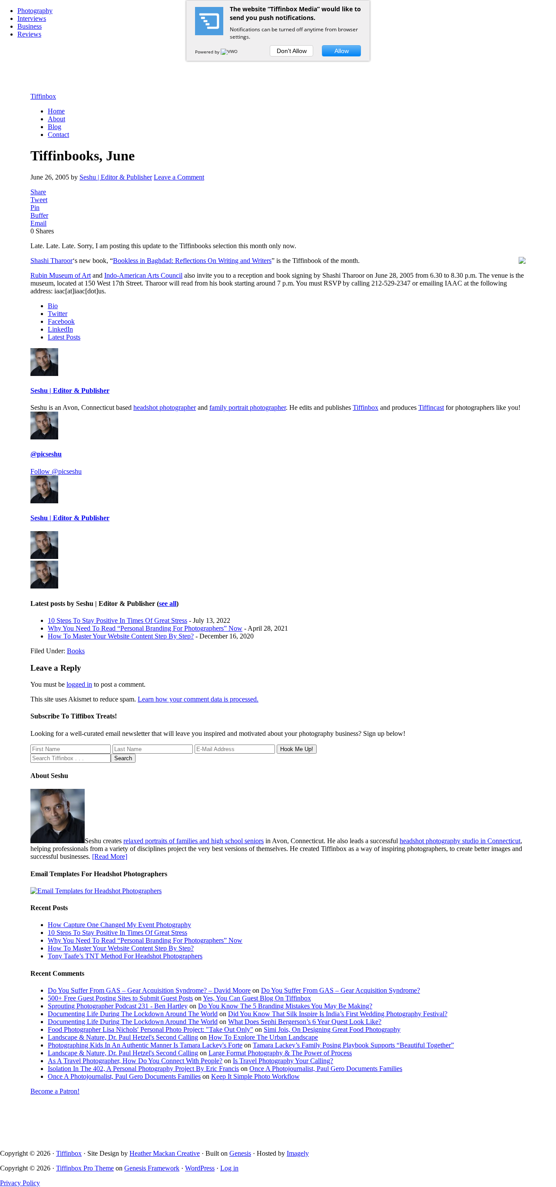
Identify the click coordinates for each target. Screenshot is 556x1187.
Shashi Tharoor (51, 260)
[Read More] (109, 856)
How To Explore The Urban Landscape (263, 1037)
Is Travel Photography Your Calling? (283, 1060)
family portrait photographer (247, 407)
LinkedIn (60, 329)
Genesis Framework (151, 1168)
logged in (79, 684)
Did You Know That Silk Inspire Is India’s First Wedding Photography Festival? (337, 1013)
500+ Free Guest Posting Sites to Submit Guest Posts (120, 998)
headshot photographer (164, 407)
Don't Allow (292, 50)
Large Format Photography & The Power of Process (280, 1053)
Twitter (57, 313)
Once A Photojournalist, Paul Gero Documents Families (325, 1068)
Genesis (240, 1153)
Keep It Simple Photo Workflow (255, 1076)
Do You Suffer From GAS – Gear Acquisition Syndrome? (340, 990)
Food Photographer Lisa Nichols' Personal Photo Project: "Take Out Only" (150, 1029)
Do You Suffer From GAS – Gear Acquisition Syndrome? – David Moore (149, 990)
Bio (53, 305)
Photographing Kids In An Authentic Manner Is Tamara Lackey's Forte (145, 1045)
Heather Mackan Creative (164, 1153)
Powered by (208, 52)
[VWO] (230, 52)
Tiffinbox (43, 96)
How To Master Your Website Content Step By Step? (121, 636)
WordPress (200, 1168)
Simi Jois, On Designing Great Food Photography (332, 1029)
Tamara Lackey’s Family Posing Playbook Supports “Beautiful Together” (353, 1045)
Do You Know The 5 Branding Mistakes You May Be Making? (285, 1006)
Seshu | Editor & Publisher (69, 390)
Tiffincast (431, 407)
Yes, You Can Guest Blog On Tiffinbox (257, 998)
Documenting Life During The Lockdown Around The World (133, 1013)
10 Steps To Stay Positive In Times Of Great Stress (117, 620)
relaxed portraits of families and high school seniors (193, 841)
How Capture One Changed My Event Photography (119, 924)
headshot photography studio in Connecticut (460, 841)
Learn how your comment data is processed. (198, 699)
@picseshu (46, 454)
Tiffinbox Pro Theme (85, 1168)
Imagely (298, 1153)
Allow (341, 50)
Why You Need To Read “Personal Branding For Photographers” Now (145, 628)
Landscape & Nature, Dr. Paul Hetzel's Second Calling (123, 1037)
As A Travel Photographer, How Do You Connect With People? (135, 1060)
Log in (229, 1168)
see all (167, 603)
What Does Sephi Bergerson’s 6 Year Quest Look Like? (304, 1021)
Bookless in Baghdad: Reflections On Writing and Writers (192, 260)
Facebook (61, 321)
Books (76, 651)
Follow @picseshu (56, 471)
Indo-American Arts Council (143, 275)
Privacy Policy (20, 1183)
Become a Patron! (54, 1091)
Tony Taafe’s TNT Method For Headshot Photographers (125, 956)
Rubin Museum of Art (60, 275)
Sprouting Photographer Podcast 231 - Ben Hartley (118, 1006)
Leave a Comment (179, 177)
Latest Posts (64, 337)
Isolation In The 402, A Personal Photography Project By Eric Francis (143, 1068)
